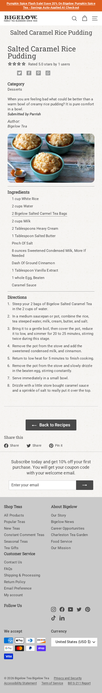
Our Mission (61, 548)
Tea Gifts (11, 548)
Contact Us (13, 562)
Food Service (61, 541)
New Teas (12, 528)
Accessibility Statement (20, 683)
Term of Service (52, 683)
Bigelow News (62, 522)
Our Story (58, 515)
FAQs (8, 569)
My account (13, 595)
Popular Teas (14, 522)
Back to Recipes (54, 424)
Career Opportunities (67, 528)
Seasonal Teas (16, 541)
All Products (14, 515)
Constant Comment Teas (24, 535)
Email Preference (18, 588)
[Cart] (84, 18)
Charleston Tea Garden (69, 535)
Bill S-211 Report (79, 683)
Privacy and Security (68, 678)
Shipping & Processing (22, 575)
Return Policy (14, 582)
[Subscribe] (84, 485)
